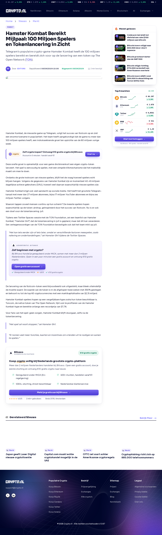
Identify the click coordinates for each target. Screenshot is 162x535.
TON (29, 59)
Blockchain (122, 11)
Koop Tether (54, 507)
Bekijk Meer (146, 418)
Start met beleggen (134, 139)
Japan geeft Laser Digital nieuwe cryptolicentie (21, 456)
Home (9, 21)
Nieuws (23, 21)
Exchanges (145, 11)
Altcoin (88, 11)
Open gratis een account (28, 266)
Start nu (92, 154)
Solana (76, 11)
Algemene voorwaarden (145, 487)
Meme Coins (103, 11)
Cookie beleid (141, 497)
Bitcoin (50, 11)
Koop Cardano (55, 502)
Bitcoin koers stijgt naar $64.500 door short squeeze (139, 47)
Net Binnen (35, 11)
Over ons (139, 502)
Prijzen (113, 487)
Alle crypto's (86, 497)
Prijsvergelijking (88, 487)
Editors (21, 69)
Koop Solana (54, 512)
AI (134, 11)
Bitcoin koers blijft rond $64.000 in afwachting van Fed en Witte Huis (140, 78)
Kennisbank (115, 502)
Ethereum (63, 11)
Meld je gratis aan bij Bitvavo (54, 392)
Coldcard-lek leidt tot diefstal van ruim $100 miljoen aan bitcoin (138, 37)
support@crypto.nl (14, 488)
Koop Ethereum (56, 492)
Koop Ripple (54, 497)
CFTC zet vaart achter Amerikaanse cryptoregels (98, 456)
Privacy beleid (141, 492)
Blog (112, 497)
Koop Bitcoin (55, 487)
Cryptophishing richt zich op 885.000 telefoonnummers (138, 456)
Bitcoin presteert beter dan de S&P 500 (138, 58)
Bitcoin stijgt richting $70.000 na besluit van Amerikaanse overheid (138, 68)
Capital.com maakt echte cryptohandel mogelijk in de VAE (60, 457)
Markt (36, 21)
